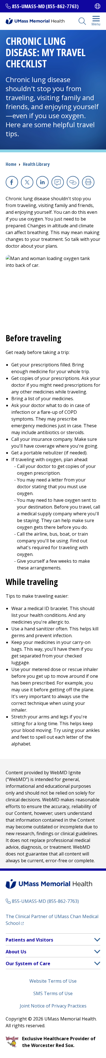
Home (11, 164)
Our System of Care (28, 963)
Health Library (36, 164)
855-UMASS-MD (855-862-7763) (45, 6)
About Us (16, 952)
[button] (97, 940)
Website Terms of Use (53, 981)
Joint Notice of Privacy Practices (53, 1006)
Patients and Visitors (29, 940)
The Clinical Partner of (52, 919)
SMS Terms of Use (53, 993)
